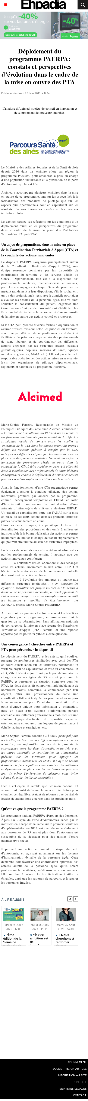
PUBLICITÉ (80, 1082)
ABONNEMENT (77, 1062)
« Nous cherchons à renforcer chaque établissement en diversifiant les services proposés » (66, 938)
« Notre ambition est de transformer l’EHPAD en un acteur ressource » (39, 938)
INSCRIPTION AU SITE (72, 1076)
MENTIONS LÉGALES (73, 1089)
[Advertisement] (38, 1001)
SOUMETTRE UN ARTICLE (70, 1069)
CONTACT (80, 1095)
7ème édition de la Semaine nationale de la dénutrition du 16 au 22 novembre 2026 (13, 938)
